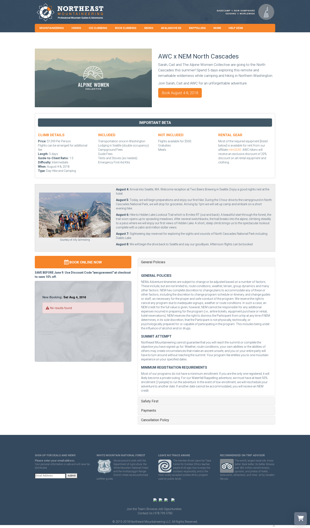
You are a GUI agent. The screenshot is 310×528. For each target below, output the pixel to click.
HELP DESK (236, 28)
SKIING (148, 28)
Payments (148, 411)
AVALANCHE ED (171, 28)
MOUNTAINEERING (51, 28)
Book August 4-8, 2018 (180, 93)
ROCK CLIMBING (125, 28)
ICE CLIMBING (98, 28)
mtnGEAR (234, 149)
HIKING (76, 28)
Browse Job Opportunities (164, 509)
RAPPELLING (197, 28)
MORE (217, 28)
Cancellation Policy (155, 420)
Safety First (149, 401)
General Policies (153, 262)
